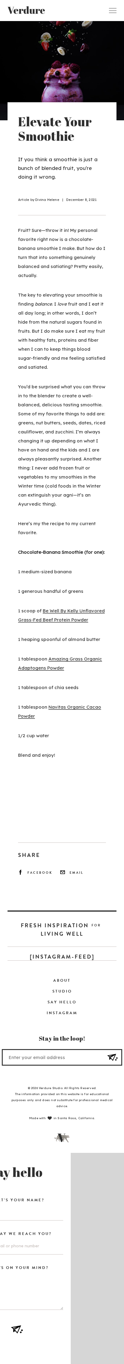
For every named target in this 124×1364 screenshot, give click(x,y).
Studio (62, 991)
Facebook (39, 872)
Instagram (62, 1013)
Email (77, 872)
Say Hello (62, 1002)
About (62, 981)
